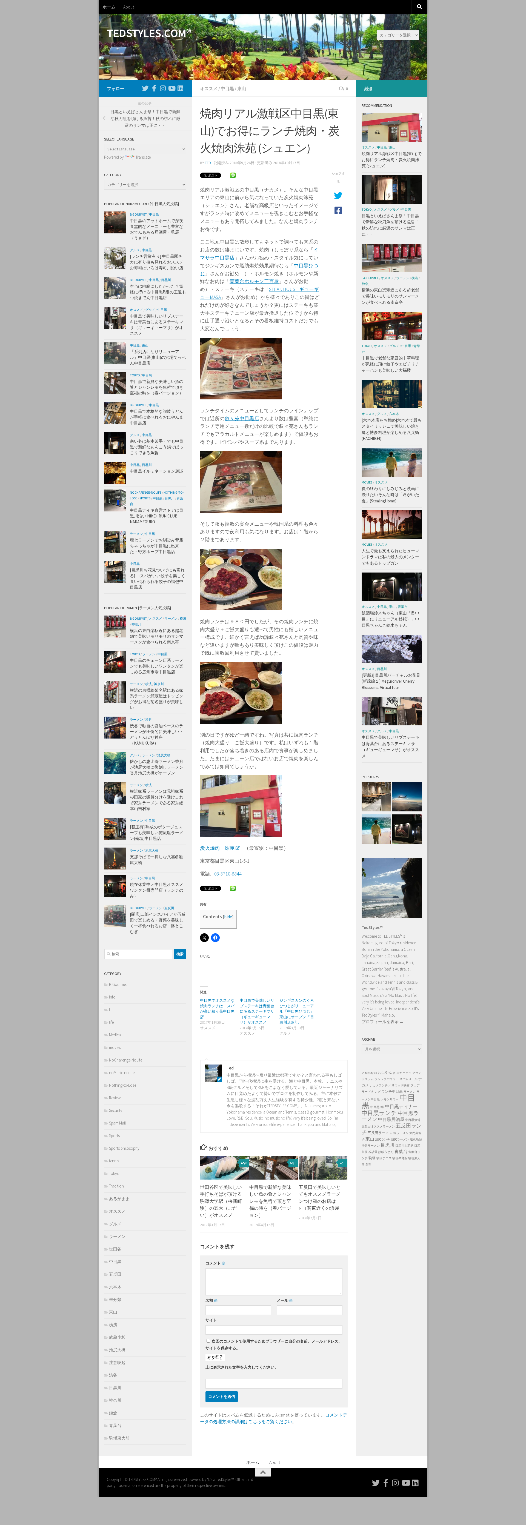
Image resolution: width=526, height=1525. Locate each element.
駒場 (372, 1158)
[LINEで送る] (233, 175)
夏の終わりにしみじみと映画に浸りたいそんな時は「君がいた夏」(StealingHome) (390, 494)
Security (115, 1110)
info (112, 997)
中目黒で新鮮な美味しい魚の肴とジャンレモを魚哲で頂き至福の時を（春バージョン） (270, 1201)
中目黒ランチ (379, 1113)
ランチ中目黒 (392, 1091)
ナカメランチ (379, 1085)
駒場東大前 (119, 1438)
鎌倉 (113, 1412)
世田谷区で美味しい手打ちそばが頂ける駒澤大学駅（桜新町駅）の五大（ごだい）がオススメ (221, 1201)
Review (115, 1097)
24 (363, 1073)
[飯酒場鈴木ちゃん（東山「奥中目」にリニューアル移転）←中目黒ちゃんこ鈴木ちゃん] (407, 830)
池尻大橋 (163, 755)
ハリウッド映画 (399, 1085)
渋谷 (148, 719)
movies (115, 1047)
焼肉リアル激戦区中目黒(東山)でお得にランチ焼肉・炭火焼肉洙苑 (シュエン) (392, 159)
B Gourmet (138, 214)
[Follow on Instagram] (162, 88)
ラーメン (136, 534)
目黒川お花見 (404, 1146)
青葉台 (115, 1425)
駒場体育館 (399, 1158)
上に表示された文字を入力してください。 (241, 1367)
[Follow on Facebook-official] (154, 88)
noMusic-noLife (122, 1072)
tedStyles (371, 1073)
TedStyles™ (372, 927)
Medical (115, 1034)
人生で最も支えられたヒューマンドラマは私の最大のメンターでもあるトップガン (390, 557)
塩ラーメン (400, 1133)
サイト (211, 1320)
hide (228, 916)
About (128, 7)
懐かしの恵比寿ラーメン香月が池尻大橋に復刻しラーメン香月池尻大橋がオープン (156, 767)
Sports (144, 498)
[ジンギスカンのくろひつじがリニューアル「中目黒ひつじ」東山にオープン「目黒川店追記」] (376, 797)
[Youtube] (171, 88)
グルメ (135, 250)
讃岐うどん (385, 1152)
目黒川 (166, 280)
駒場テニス (383, 1158)
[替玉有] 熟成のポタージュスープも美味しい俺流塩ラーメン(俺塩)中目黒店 (156, 832)
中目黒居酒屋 (391, 1119)
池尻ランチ (382, 1139)
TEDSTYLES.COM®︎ (149, 33)
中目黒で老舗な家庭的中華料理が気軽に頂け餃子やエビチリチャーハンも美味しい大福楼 (390, 364)
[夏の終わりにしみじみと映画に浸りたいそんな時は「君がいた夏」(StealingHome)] (376, 830)
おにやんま (387, 1072)
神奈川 (136, 624)
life (111, 1022)
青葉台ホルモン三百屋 (254, 281)
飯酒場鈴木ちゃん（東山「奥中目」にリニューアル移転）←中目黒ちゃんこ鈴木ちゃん (390, 619)
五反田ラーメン (380, 1133)
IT (110, 1009)
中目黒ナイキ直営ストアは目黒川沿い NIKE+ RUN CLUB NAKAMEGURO (156, 516)
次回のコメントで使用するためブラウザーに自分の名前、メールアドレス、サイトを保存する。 (273, 1345)
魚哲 (368, 1164)
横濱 (183, 618)
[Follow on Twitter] (145, 88)
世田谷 (115, 1249)
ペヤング (374, 1092)
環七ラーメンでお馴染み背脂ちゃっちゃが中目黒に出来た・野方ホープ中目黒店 (156, 545)
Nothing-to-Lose (122, 1085)
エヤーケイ (403, 1073)
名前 (211, 1300)
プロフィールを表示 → (383, 1021)
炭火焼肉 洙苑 (217, 848)
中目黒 (227, 88)
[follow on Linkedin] (180, 88)
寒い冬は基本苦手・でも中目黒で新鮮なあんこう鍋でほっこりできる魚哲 (156, 447)
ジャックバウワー (387, 1079)
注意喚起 (117, 1362)
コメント (215, 1263)
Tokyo (135, 375)
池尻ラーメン (400, 1139)
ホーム (109, 7)
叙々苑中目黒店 (242, 418)
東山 (241, 88)
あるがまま (119, 1198)
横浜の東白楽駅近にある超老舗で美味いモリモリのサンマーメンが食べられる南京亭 (156, 636)
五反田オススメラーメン (378, 1126)
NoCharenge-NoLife (145, 492)
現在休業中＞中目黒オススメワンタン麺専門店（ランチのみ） (156, 890)
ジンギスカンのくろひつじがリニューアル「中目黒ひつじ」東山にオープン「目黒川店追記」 (296, 1011)
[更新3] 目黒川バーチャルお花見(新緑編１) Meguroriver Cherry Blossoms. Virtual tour (391, 681)
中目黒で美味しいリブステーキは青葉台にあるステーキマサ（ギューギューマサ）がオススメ (257, 1011)
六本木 (115, 1286)
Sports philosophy (124, 1148)
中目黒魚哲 (412, 1120)
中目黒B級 (377, 1107)
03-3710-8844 (228, 874)
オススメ (209, 88)
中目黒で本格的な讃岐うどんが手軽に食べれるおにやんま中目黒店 (156, 417)
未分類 (115, 1299)
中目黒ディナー (401, 1106)
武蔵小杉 (117, 1337)
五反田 (169, 908)
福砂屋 (373, 1152)
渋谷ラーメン (371, 1146)
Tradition (116, 1186)
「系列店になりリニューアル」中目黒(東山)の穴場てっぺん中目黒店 (158, 357)
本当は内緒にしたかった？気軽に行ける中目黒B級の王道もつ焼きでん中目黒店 (158, 292)
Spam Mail (117, 1123)
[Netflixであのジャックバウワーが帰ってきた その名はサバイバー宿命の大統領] (407, 797)
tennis (114, 1160)
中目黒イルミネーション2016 (156, 471)
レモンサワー (390, 1099)
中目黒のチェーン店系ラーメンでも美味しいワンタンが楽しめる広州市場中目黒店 (156, 666)
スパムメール (408, 1079)
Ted (208, 162)
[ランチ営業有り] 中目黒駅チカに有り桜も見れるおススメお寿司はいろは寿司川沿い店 (156, 262)
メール (285, 1300)
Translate (143, 157)
